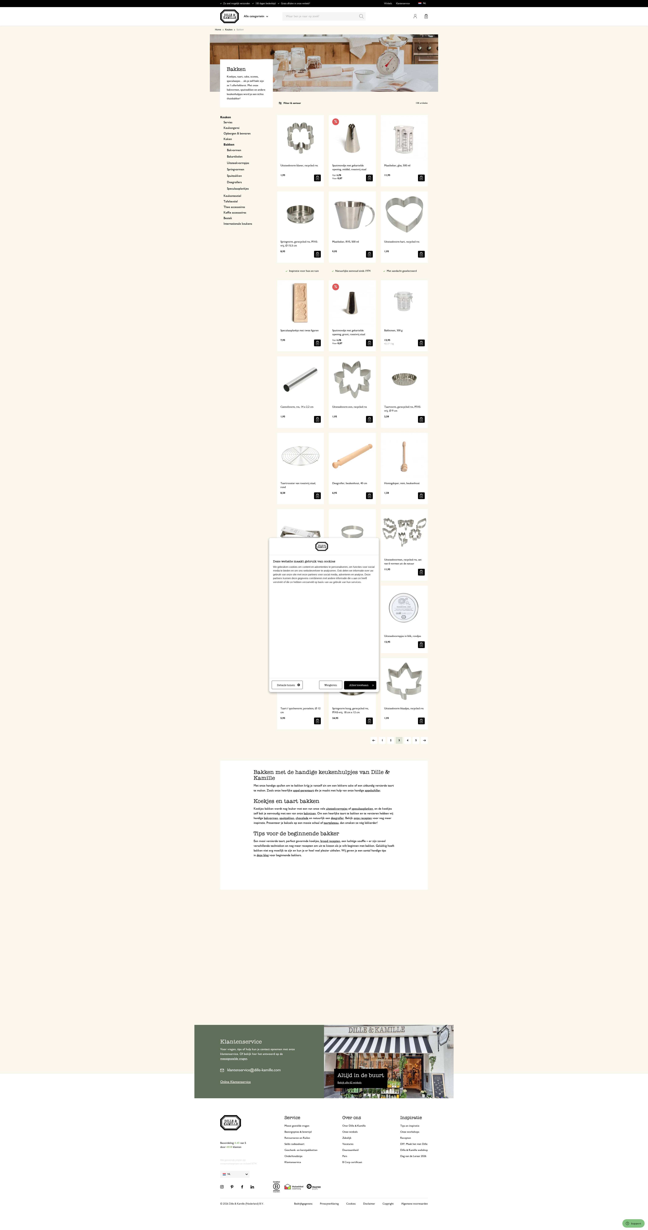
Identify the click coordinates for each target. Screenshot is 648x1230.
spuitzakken (286, 818)
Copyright (388, 1203)
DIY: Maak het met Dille (413, 1144)
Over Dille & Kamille (354, 1125)
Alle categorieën (254, 16)
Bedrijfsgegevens (303, 1203)
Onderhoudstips (293, 1156)
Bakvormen (234, 150)
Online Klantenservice (235, 1082)
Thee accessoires (234, 207)
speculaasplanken (362, 808)
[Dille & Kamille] (229, 16)
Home (218, 30)
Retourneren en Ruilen (297, 1138)
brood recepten (330, 841)
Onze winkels (350, 1131)
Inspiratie (411, 1117)
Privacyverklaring (329, 1203)
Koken (228, 139)
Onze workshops (409, 1131)
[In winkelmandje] (317, 178)
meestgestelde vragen (233, 1058)
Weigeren (330, 685)
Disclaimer (369, 1203)
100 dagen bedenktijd (265, 3)
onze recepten (363, 818)
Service (292, 1117)
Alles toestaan (359, 685)
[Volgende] (424, 740)
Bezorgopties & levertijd (298, 1131)
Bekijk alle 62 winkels (349, 1082)
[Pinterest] (232, 1187)
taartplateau (331, 822)
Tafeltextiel (231, 201)
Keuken (229, 30)
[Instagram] (222, 1187)
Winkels (388, 3)
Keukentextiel (232, 196)
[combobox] (324, 16)
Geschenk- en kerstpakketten (301, 1150)
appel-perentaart (303, 790)
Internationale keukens (238, 223)
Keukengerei (231, 128)
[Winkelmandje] (426, 16)
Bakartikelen (234, 156)
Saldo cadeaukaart (294, 1144)
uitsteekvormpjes (336, 808)
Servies (228, 122)
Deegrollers (234, 182)
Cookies (351, 1203)
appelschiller (372, 790)
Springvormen (235, 169)
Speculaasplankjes (238, 188)
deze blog (263, 855)
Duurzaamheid (350, 1150)
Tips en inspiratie (409, 1125)
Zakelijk (346, 1138)
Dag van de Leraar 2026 (413, 1156)
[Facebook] (242, 1187)
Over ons (351, 1117)
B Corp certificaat (352, 1162)
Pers (344, 1156)
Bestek (228, 218)
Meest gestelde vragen (297, 1125)
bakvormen (271, 818)
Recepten (405, 1138)
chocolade (302, 818)
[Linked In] (252, 1187)
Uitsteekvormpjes (238, 163)
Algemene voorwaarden (414, 1203)
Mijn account (415, 16)
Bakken (229, 144)
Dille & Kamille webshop (414, 1150)
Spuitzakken (234, 175)
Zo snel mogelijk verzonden (236, 3)
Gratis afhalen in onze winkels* (295, 3)
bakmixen (310, 813)
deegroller (337, 818)
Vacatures (347, 1144)
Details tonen (286, 685)
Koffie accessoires (235, 212)
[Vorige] (373, 740)
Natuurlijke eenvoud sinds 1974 (352, 271)
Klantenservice (403, 3)
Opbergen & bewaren (237, 133)
